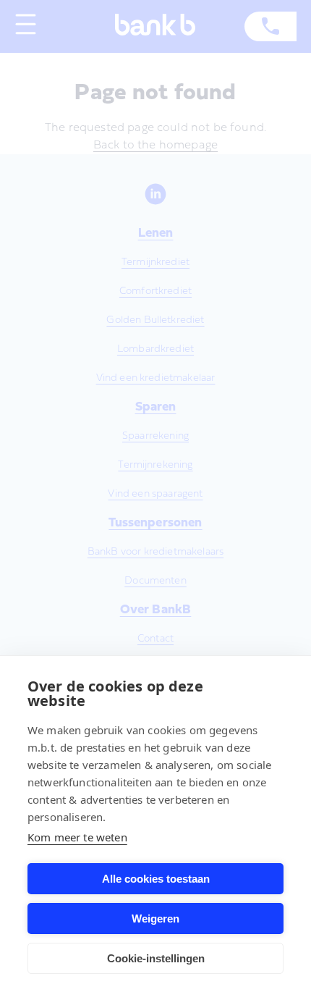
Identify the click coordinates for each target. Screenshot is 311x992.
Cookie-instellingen (156, 958)
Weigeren (155, 918)
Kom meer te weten (77, 837)
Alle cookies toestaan (156, 879)
